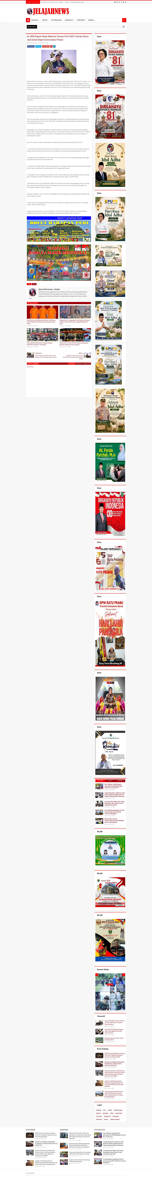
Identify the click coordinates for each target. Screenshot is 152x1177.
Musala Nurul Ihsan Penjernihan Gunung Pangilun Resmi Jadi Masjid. (114, 820)
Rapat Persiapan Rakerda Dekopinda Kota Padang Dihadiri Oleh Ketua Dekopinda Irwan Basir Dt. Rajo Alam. (79, 1145)
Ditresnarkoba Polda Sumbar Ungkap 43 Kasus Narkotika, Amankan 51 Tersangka (40, 343)
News (111, 1113)
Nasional (34, 20)
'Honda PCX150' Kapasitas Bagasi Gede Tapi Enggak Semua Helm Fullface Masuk (114, 1031)
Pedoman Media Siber (77, 2)
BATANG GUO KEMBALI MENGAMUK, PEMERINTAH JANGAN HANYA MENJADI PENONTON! (115, 1063)
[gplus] (119, 2)
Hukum (44, 20)
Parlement (81, 20)
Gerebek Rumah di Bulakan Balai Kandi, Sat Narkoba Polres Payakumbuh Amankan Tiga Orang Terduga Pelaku (41, 322)
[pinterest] (124, 2)
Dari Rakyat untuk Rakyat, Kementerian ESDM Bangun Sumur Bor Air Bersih (114, 786)
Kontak (67, 2)
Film (104, 1110)
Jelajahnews (30, 1173)
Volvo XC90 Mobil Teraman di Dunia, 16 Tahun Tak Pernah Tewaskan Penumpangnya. (114, 1022)
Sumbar (91, 20)
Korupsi (98, 1113)
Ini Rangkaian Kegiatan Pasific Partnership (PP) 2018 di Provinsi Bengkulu (115, 812)
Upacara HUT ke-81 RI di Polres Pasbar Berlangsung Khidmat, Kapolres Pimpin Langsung (74, 343)
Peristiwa (99, 1119)
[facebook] (115, 2)
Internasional (56, 20)
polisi (34, 284)
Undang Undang (115, 1119)
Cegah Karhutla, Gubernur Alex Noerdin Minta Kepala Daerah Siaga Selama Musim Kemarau (115, 794)
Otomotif (99, 1116)
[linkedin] (125, 2)
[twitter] (117, 2)
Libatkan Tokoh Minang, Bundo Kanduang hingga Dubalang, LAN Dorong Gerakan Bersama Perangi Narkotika (46, 1162)
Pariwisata (69, 20)
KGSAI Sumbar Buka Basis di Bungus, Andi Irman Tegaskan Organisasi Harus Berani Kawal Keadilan (115, 1055)
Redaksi (61, 2)
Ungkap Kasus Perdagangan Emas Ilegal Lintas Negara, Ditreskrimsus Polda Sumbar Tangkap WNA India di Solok (75, 322)
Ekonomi (98, 1110)
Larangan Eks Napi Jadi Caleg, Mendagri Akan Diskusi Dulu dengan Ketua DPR (115, 803)
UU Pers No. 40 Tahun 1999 (49, 2)
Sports (106, 1119)
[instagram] (122, 2)
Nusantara (118, 1113)
